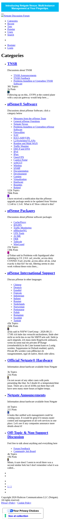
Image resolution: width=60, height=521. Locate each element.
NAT (16, 135)
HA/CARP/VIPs (22, 138)
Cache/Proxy (20, 222)
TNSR (12, 64)
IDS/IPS (18, 225)
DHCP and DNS (22, 149)
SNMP (17, 168)
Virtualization (20, 179)
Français (18, 293)
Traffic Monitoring (23, 227)
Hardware (18, 182)
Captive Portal (20, 160)
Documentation (21, 171)
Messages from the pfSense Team (30, 118)
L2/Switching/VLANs (24, 140)
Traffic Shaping (21, 146)
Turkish (17, 320)
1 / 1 (9, 486)
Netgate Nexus (21, 124)
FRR (16, 238)
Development (20, 173)
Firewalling (19, 132)
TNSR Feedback (22, 78)
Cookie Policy (24, 503)
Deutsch (18, 287)
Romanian (19, 315)
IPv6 (16, 151)
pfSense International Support (31, 273)
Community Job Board (25, 451)
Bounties (18, 184)
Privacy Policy (8, 503)
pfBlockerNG (20, 230)
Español (17, 290)
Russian (17, 301)
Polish (17, 312)
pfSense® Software (22, 104)
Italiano (17, 298)
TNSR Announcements (25, 75)
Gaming (17, 176)
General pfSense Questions (27, 121)
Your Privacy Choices (26, 510)
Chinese (17, 284)
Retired (17, 187)
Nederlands (19, 304)
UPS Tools (19, 233)
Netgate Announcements (26, 395)
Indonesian (19, 295)
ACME (17, 236)
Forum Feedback (22, 448)
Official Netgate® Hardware (30, 360)
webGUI (18, 162)
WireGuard (19, 244)
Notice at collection (16, 515)
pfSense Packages (21, 211)
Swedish (18, 317)
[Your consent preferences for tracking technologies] (5, 516)
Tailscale (18, 241)
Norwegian (19, 306)
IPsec (16, 154)
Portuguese (19, 309)
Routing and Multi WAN (26, 143)
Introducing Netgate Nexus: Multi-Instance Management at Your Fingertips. (30, 7)
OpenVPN (19, 157)
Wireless (18, 165)
